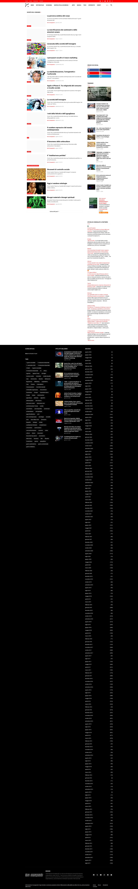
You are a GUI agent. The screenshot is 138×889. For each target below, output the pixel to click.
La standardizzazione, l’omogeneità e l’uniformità (61, 73)
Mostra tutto (91, 340)
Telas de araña (91, 240)
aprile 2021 (99, 531)
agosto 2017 (99, 655)
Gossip (28, 395)
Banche (41, 379)
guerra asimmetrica (31, 444)
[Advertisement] (99, 35)
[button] (107, 5)
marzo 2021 (99, 533)
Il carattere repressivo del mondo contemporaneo (59, 129)
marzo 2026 (99, 363)
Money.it (89, 293)
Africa (45, 370)
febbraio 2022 (99, 502)
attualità (48, 416)
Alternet (89, 261)
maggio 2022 (99, 494)
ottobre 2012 (99, 820)
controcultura (37, 427)
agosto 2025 (99, 383)
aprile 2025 (99, 394)
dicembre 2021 (99, 508)
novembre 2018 (99, 613)
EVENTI (99, 5)
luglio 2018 (99, 624)
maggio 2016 (99, 698)
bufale (40, 422)
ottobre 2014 (99, 752)
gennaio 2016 (99, 709)
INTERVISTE (91, 5)
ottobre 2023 (99, 445)
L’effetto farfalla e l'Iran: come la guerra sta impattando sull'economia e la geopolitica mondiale (103, 145)
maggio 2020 (99, 562)
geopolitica (43, 441)
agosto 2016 (99, 690)
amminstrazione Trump (32, 406)
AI (40, 370)
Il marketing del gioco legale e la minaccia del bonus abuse (72, 437)
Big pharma (29, 381)
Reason (89, 248)
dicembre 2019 (99, 576)
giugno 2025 (99, 389)
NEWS (32, 5)
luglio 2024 (99, 420)
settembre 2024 (99, 414)
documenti (40, 433)
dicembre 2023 (99, 440)
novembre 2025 (99, 374)
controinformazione (31, 430)
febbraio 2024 (99, 434)
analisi (41, 406)
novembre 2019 (99, 579)
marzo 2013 (99, 806)
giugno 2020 (99, 559)
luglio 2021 (99, 522)
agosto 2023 (99, 451)
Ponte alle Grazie (103, 209)
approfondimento (30, 414)
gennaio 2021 (99, 539)
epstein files (40, 5)
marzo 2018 (99, 636)
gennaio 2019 (99, 607)
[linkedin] (109, 1)
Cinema (33, 384)
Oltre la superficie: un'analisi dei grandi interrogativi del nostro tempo (72, 411)
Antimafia (38, 376)
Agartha (28, 373)
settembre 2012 (99, 823)
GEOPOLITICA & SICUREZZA (61, 5)
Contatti (41, 1)
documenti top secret (31, 435)
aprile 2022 (99, 496)
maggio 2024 (99, 425)
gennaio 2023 (99, 471)
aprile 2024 (99, 428)
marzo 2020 (99, 567)
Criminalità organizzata (32, 389)
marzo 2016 (99, 704)
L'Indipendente (91, 331)
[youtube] (105, 1)
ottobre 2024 (99, 411)
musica (79, 5)
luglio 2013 (99, 795)
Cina (27, 384)
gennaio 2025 (99, 403)
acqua (33, 395)
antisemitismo (29, 411)
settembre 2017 (99, 653)
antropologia (39, 411)
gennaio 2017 (99, 675)
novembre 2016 (99, 681)
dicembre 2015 (99, 712)
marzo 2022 (99, 499)
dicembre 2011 (99, 849)
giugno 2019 (99, 593)
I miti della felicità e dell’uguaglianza (61, 114)
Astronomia (34, 379)
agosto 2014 (99, 758)
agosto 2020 (99, 553)
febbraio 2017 (99, 673)
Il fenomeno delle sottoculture (58, 141)
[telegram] (107, 1)
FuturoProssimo (91, 228)
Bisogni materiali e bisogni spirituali (61, 197)
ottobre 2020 (99, 548)
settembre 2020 (99, 550)
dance (33, 433)
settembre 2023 (99, 448)
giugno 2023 (99, 457)
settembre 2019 (99, 585)
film (42, 438)
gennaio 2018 (99, 641)
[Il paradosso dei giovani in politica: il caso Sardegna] (91, 137)
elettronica (29, 438)
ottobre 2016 (99, 684)
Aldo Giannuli (102, 198)
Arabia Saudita (47, 376)
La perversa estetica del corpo (58, 16)
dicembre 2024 (99, 406)
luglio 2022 (99, 488)
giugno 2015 (99, 729)
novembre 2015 (99, 715)
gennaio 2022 (99, 505)
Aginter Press (36, 373)
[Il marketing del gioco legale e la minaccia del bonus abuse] (59, 438)
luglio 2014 (99, 761)
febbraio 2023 (99, 468)
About (30, 1)
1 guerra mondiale (30, 362)
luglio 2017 (99, 658)
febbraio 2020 (99, 570)
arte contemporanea (31, 416)
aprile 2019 (99, 599)
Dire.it (88, 318)
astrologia (41, 416)
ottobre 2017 (99, 650)
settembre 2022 (99, 482)
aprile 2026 (99, 360)
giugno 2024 (99, 423)
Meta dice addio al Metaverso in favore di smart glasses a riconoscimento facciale (103, 167)
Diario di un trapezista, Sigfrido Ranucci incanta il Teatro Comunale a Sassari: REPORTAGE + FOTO (73, 420)
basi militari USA (35, 419)
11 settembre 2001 (31, 365)
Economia (49, 5)
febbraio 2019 (99, 604)
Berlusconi (47, 379)
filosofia (47, 438)
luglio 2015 (99, 726)
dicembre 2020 (99, 542)
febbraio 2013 (99, 809)
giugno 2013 (99, 797)
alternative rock (41, 403)
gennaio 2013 (99, 812)
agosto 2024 (99, 417)
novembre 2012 (99, 817)
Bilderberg (36, 381)
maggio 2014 (99, 766)
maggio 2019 (99, 596)
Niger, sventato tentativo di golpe (95, 332)
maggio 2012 (99, 834)
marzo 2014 (99, 772)
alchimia (36, 398)
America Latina (30, 376)
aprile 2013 (99, 803)
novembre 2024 (99, 408)
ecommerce (42, 435)
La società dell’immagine (56, 100)
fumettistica (29, 441)
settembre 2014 (99, 755)
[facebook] (100, 1)
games (36, 441)
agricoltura (29, 398)
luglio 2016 (99, 692)
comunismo (29, 427)
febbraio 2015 (99, 741)
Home (26, 1)
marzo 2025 (99, 397)
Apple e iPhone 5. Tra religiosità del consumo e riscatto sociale (64, 87)
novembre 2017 (99, 647)
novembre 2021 (99, 511)
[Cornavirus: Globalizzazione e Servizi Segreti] (93, 198)
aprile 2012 (99, 837)
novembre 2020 (99, 545)
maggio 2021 (99, 528)
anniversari (47, 408)
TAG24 (89, 283)
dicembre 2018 (99, 610)
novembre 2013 (99, 783)
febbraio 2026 (99, 366)
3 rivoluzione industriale (32, 370)
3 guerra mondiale (36, 368)
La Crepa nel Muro (91, 272)
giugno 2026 (99, 355)
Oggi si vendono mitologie (57, 183)
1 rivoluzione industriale (43, 362)
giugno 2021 (99, 525)
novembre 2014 (99, 749)
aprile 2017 (99, 667)
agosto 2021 (99, 519)
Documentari (43, 389)
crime (46, 430)
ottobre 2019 (99, 582)
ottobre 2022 (99, 479)
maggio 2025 (99, 391)
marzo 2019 (99, 602)
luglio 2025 (99, 386)
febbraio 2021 (99, 536)
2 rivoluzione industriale (44, 365)
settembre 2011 (99, 857)
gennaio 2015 (99, 744)
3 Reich (28, 368)
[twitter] (102, 1)
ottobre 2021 (99, 514)
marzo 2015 (99, 738)
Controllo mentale (40, 387)
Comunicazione (30, 387)
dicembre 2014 (99, 746)
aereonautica (40, 395)
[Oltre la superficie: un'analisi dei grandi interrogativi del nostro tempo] (59, 411)
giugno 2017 (99, 661)
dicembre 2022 (99, 474)
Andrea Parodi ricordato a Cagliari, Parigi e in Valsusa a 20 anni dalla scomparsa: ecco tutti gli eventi (73, 395)
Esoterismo (29, 392)
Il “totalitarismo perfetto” (56, 155)
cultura (28, 433)
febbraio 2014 (99, 775)
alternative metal (30, 403)
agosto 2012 (99, 826)
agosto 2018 (99, 621)
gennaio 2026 (99, 369)
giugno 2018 (99, 627)
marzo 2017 (99, 670)
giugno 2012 (99, 832)
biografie (28, 422)
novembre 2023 (99, 443)
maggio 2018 (99, 630)
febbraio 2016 (99, 707)
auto (27, 419)
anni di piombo (38, 408)
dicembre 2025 (99, 371)
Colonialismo (40, 384)
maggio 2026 (99, 357)
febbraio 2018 (99, 638)
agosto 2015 (99, 724)
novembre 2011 (99, 851)
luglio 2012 (99, 829)
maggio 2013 (99, 800)
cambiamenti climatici (31, 425)
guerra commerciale (43, 444)
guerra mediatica (30, 446)
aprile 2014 (99, 769)
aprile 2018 (99, 633)
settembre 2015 (99, 721)
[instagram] (112, 1)
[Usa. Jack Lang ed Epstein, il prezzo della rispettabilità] (91, 130)
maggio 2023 (99, 460)
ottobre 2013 (99, 786)
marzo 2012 (99, 840)
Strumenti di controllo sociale (58, 169)
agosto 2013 (99, 792)
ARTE (73, 5)
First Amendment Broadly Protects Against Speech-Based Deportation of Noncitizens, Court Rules (98, 252)
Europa (36, 392)
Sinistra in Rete (91, 305)
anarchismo (29, 408)
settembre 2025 (99, 380)
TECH (84, 5)
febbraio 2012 (99, 843)
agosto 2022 (99, 485)
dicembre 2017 (99, 644)
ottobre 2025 (99, 377)
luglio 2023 (99, 454)
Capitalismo (45, 381)
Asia (27, 379)
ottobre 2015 (99, 718)
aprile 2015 (99, 735)
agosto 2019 (99, 587)
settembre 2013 (99, 789)
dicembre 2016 (99, 678)
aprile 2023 (99, 462)
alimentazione (29, 400)
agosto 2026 (99, 352)
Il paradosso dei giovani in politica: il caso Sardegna (103, 136)
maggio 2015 (99, 732)
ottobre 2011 (99, 854)
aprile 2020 (99, 565)
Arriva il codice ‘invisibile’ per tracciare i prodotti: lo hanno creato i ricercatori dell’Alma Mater (103, 187)
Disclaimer (35, 1)
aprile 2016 (99, 701)
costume (40, 430)
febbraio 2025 (99, 400)
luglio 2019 (99, 590)
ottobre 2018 (99, 616)
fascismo (36, 438)
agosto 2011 (99, 860)
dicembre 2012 (99, 815)
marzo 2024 (99, 431)
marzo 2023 (99, 465)
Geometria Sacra (44, 392)
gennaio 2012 (99, 846)
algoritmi (42, 398)
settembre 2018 (99, 619)
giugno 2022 (99, 491)
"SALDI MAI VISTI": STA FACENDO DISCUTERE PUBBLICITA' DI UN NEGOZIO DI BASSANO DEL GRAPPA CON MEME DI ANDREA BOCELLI (103, 119)
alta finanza (38, 400)
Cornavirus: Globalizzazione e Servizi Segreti (103, 201)
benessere (43, 419)
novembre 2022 (99, 477)
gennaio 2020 (99, 573)
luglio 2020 (99, 556)
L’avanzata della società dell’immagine (61, 44)
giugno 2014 (99, 763)
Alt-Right (44, 373)
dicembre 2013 (99, 780)
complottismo (42, 425)
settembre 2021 (99, 516)
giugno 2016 (99, 695)
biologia (35, 422)
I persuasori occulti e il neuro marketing (62, 58)
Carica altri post (54, 211)
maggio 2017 (99, 664)
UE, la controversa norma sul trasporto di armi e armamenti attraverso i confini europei (103, 177)
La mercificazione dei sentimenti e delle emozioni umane (62, 31)
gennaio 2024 (99, 437)
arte (38, 414)
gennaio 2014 (99, 778)
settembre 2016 (99, 687)
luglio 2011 (99, 863)
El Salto (89, 239)
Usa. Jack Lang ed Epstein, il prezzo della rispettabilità (103, 128)
